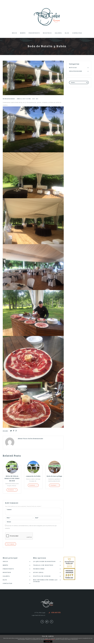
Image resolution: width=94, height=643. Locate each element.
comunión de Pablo (33, 476)
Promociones (38, 569)
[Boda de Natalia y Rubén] (33, 78)
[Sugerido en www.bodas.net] (69, 558)
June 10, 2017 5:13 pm (24, 98)
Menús (23, 33)
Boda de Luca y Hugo (54, 476)
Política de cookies (41, 576)
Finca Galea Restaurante (33, 438)
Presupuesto (34, 33)
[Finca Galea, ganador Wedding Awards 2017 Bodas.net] (69, 569)
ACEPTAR (47, 641)
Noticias (73, 67)
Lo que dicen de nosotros (44, 561)
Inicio (14, 33)
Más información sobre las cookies (45, 580)
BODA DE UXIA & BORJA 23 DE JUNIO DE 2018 (12, 478)
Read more (11, 489)
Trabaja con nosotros (43, 565)
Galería (58, 33)
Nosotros (47, 33)
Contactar (77, 33)
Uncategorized (9, 98)
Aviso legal (38, 572)
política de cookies (50, 639)
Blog (67, 33)
